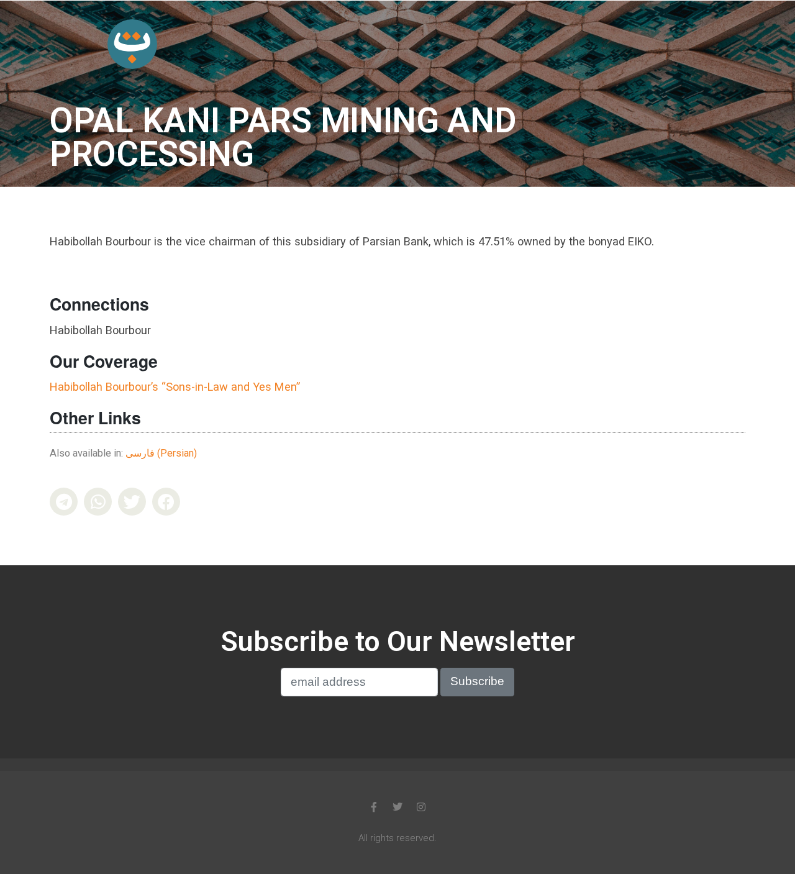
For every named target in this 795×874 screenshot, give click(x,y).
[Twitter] (397, 807)
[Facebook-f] (374, 807)
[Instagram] (421, 807)
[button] (64, 502)
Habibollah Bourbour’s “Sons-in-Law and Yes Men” (175, 386)
